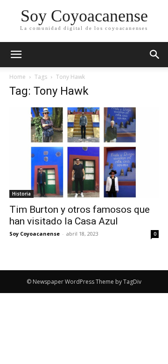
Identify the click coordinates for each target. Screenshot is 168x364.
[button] (155, 54)
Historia (21, 193)
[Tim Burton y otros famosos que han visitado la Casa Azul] (84, 152)
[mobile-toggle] (16, 54)
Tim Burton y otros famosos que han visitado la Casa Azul (79, 215)
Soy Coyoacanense (34, 233)
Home (17, 77)
